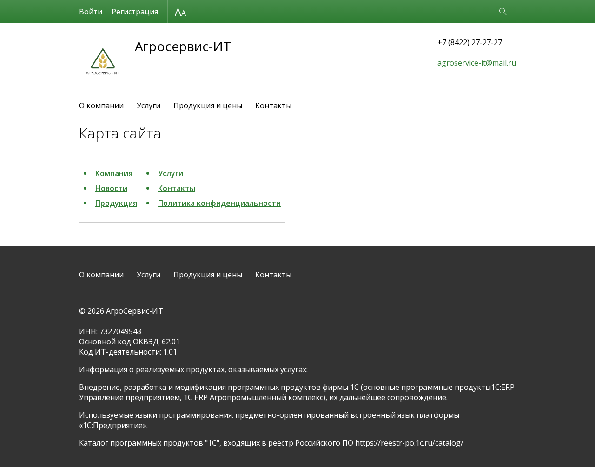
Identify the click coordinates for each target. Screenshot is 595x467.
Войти (90, 12)
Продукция (116, 203)
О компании (101, 105)
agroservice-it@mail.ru (476, 63)
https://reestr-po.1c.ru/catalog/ (409, 443)
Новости (111, 188)
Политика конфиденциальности (219, 203)
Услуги (148, 105)
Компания (113, 173)
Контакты (273, 105)
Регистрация (135, 12)
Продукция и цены (207, 105)
